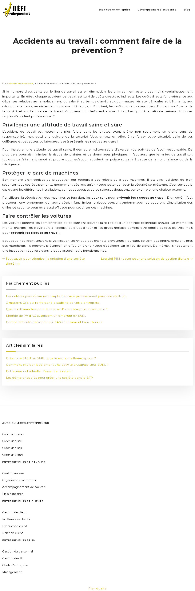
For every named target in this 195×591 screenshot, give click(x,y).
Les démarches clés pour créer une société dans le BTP (49, 377)
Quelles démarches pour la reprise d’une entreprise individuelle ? (57, 309)
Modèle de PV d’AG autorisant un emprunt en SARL (46, 315)
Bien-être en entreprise (114, 9)
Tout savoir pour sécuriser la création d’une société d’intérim (45, 261)
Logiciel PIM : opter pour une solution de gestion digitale (145, 258)
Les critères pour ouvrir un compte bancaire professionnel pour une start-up (66, 296)
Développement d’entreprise (157, 9)
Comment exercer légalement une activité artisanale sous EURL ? (57, 364)
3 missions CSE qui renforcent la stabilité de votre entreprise (53, 302)
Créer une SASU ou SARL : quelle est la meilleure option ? (51, 358)
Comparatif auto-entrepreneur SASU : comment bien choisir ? (54, 322)
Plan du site (97, 588)
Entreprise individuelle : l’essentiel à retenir (39, 371)
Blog (187, 9)
